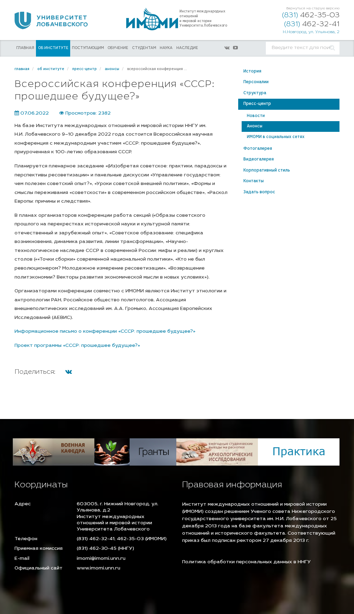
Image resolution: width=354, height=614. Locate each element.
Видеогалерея (258, 159)
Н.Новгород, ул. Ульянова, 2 (311, 32)
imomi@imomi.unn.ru (101, 558)
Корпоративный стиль (266, 170)
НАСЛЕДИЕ (187, 48)
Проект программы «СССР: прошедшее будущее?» (77, 345)
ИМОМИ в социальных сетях (276, 137)
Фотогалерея (257, 148)
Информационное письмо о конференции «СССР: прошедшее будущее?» (105, 331)
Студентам (144, 48)
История (252, 71)
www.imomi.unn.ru (98, 568)
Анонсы (254, 126)
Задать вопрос (259, 192)
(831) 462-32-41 (95, 539)
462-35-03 (310, 15)
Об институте (53, 48)
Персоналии (256, 82)
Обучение (118, 48)
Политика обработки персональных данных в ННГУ (246, 562)
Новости (256, 116)
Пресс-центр (257, 103)
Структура (254, 93)
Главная (25, 48)
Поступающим (88, 48)
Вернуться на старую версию (312, 8)
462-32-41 (311, 24)
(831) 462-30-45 (97, 548)
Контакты (253, 181)
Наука (166, 48)
